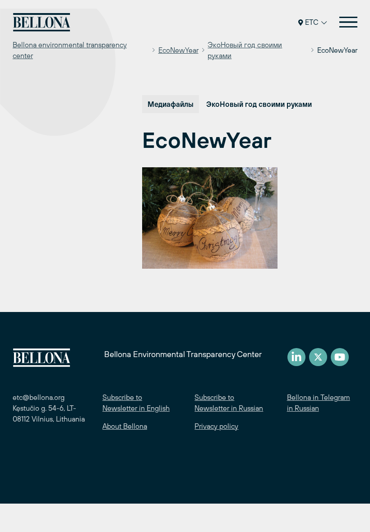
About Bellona (124, 426)
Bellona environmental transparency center (70, 50)
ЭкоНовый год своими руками (245, 50)
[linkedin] (296, 357)
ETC (311, 22)
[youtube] (340, 357)
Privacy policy (216, 426)
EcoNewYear (178, 50)
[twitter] (318, 357)
